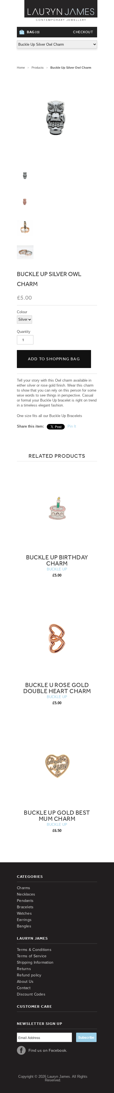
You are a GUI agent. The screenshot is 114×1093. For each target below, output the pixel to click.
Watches (24, 913)
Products (38, 67)
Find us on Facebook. (47, 1050)
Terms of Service (31, 956)
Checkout (83, 32)
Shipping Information (35, 962)
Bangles (24, 926)
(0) (33, 32)
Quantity (23, 332)
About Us (25, 981)
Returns (24, 968)
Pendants (25, 900)
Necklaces (26, 894)
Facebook (21, 1050)
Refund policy (29, 975)
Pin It (72, 426)
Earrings (24, 919)
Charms (23, 888)
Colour (22, 312)
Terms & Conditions (34, 949)
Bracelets (25, 907)
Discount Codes (31, 994)
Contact (23, 988)
